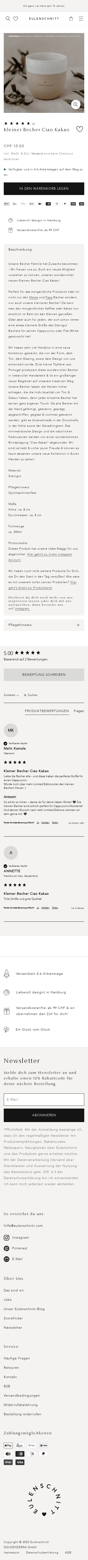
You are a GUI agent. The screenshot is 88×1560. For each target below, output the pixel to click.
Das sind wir (14, 1290)
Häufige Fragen (17, 1358)
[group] (44, 653)
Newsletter (13, 1328)
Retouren (11, 1368)
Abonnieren (44, 1115)
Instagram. (22, 608)
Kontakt (10, 1377)
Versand (37, 153)
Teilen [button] (55, 822)
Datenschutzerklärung (42, 1552)
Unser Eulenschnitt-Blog (24, 1309)
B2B (7, 1386)
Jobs (8, 1300)
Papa (49, 297)
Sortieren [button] (10, 695)
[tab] (47, 712)
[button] (72, 19)
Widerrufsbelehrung (21, 1405)
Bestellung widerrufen (22, 1414)
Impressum (11, 1552)
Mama (33, 297)
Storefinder (13, 1318)
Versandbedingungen (22, 1396)
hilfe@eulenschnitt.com (23, 1226)
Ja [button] (38, 822)
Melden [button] (45, 822)
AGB (68, 1552)
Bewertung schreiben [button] (44, 675)
